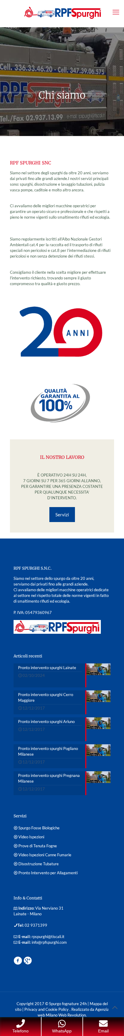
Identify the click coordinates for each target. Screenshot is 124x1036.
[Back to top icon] (114, 1007)
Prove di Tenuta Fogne (37, 845)
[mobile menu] (116, 12)
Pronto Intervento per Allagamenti (48, 872)
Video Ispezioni (31, 836)
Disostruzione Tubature (38, 863)
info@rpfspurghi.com (49, 942)
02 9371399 (36, 925)
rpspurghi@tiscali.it (48, 936)
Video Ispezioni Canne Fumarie (44, 854)
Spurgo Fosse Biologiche (39, 827)
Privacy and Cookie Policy (47, 1009)
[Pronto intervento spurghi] (62, 12)
